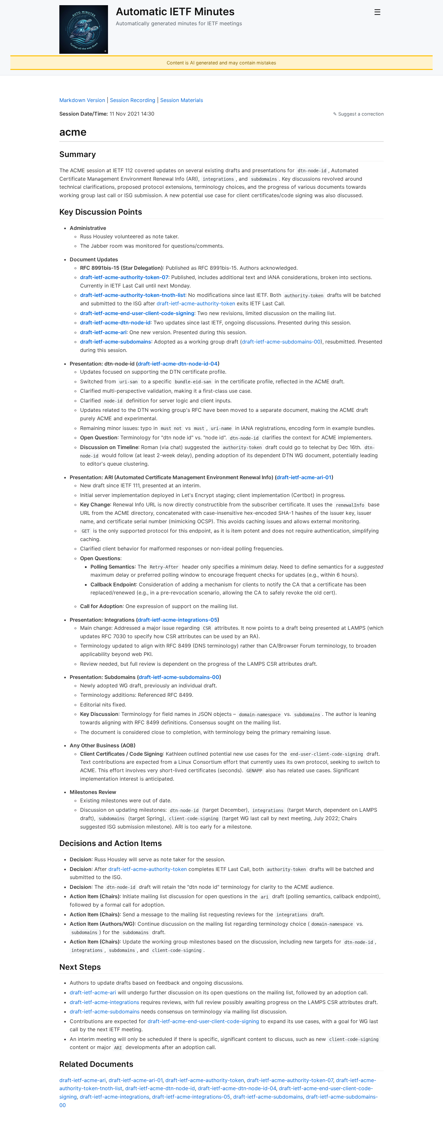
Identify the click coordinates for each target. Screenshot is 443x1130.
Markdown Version (82, 100)
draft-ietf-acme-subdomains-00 (281, 341)
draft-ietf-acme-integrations (104, 1002)
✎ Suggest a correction (358, 114)
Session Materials (181, 100)
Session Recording (132, 100)
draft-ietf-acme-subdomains (115, 341)
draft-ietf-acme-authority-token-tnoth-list (132, 295)
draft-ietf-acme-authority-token (196, 303)
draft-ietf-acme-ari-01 (304, 477)
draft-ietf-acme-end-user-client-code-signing (137, 313)
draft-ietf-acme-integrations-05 (177, 619)
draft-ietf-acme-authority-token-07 (124, 277)
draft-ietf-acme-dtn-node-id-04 (178, 363)
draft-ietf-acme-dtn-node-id (115, 322)
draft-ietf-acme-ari (103, 332)
